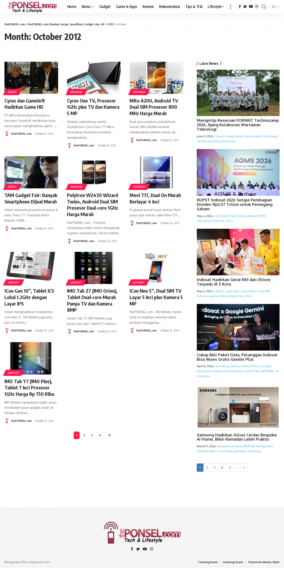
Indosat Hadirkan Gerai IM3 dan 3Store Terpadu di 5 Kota (233, 281)
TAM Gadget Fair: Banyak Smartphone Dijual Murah (30, 198)
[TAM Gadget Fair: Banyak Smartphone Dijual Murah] (31, 172)
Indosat (242, 216)
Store (248, 296)
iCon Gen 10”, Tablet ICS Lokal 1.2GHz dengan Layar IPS (29, 297)
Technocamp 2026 (209, 141)
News (274, 136)
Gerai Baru (249, 291)
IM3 (208, 371)
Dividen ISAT (227, 216)
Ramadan (240, 451)
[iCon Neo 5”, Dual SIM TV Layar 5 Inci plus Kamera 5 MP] (156, 268)
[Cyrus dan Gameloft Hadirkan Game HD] (31, 78)
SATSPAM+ (267, 371)
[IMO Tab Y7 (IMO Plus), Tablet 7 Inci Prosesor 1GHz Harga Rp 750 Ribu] (31, 358)
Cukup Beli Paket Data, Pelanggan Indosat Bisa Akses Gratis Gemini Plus (237, 357)
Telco (229, 221)
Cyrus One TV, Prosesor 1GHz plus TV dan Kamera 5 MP (93, 106)
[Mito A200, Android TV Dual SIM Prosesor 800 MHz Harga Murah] (156, 78)
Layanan (213, 296)
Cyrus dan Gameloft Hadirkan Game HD (24, 103)
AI (216, 216)
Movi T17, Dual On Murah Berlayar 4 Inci (155, 198)
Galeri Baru (232, 291)
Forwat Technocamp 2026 (252, 136)
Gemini (234, 366)
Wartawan (229, 141)
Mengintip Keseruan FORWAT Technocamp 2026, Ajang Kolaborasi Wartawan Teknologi (238, 125)
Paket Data (236, 296)
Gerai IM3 (263, 291)
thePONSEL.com (21, 133)
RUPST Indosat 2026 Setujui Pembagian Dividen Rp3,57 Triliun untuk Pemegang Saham (234, 204)
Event (12, 92)
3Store (219, 291)
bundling (222, 366)
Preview (77, 92)
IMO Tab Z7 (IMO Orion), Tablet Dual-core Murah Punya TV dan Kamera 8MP (92, 300)
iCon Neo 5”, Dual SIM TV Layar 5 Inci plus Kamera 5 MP (156, 297)
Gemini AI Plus (250, 366)
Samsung (254, 451)
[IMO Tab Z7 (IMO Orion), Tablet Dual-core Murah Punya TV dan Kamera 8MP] (94, 268)
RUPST (261, 216)
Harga (201, 371)
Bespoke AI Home (230, 446)
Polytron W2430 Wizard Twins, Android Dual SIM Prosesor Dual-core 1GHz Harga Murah (92, 204)
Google (266, 366)
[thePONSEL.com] (32, 6)
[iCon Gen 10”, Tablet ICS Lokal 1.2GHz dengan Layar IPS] (31, 268)
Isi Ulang (229, 371)
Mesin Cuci (216, 451)
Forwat (229, 136)
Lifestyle (202, 451)
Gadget (13, 282)
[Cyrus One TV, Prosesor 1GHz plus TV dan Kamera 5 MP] (94, 78)
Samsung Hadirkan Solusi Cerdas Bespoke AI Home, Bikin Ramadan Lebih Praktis (237, 437)
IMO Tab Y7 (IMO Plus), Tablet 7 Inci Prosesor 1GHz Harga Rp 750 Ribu (29, 387)
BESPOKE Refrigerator (257, 446)
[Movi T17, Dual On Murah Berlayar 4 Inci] (156, 172)
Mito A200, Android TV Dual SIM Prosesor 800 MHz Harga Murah (154, 106)
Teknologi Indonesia (210, 221)
